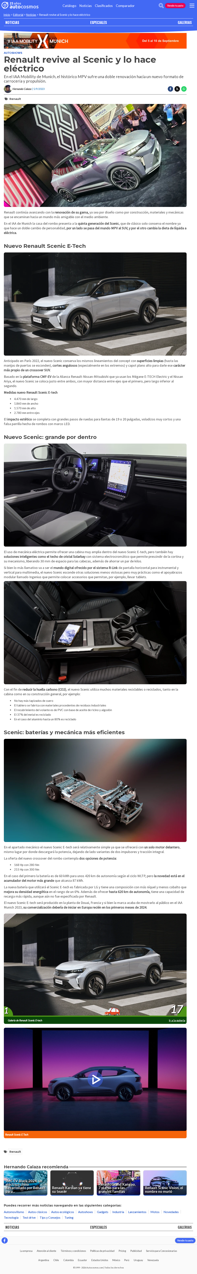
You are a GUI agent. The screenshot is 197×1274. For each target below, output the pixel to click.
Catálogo (69, 6)
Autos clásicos (37, 1212)
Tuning (68, 1217)
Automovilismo (14, 1212)
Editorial (18, 14)
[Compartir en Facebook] (170, 89)
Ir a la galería (177, 1020)
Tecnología (11, 1217)
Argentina (43, 1260)
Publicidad (136, 1250)
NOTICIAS (12, 22)
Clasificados (104, 6)
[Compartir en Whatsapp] (184, 89)
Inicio (6, 14)
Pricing (122, 1250)
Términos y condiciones (73, 1250)
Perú (126, 1260)
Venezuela (153, 1260)
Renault (15, 99)
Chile (56, 1260)
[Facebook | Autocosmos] (5, 1240)
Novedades (171, 1212)
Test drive (29, 1217)
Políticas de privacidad (102, 1250)
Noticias (85, 6)
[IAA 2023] (95, 41)
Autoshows (13, 52)
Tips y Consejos (50, 1217)
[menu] (192, 5)
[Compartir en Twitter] (177, 89)
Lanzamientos (137, 1212)
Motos (154, 1212)
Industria (118, 1212)
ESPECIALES (98, 22)
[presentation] (95, 965)
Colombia (68, 1260)
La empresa (26, 1250)
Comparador (125, 6)
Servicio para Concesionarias (161, 1250)
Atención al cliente (46, 1250)
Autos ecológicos (62, 1212)
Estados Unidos (99, 1260)
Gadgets (102, 1212)
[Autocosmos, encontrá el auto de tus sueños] (20, 5)
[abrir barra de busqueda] (161, 5)
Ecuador (82, 1260)
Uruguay (138, 1260)
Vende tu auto (175, 5)
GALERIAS (185, 22)
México (116, 1260)
